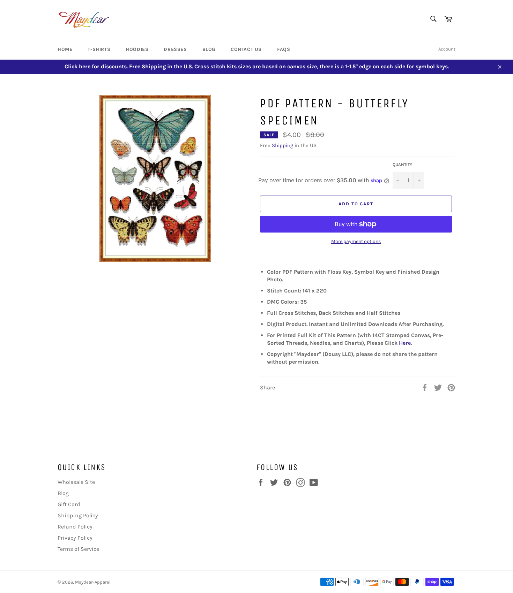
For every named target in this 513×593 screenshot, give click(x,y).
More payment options (356, 241)
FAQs (283, 49)
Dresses (175, 49)
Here (405, 343)
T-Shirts (99, 49)
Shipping (282, 145)
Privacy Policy (75, 537)
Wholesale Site (76, 482)
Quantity (402, 164)
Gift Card (69, 504)
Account (446, 49)
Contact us (246, 49)
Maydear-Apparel (93, 582)
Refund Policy (75, 526)
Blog (208, 49)
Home (65, 49)
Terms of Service (78, 549)
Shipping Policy (78, 515)
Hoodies (137, 49)
